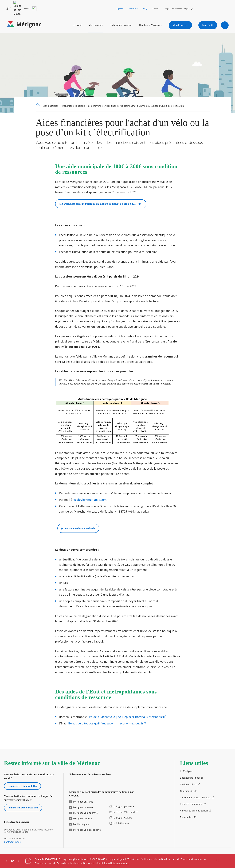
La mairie (77, 25)
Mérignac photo (188, 784)
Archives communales (192, 804)
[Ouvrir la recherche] (225, 25)
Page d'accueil (37, 105)
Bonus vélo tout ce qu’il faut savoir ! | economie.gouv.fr (105, 723)
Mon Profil (207, 25)
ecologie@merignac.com (90, 500)
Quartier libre (187, 790)
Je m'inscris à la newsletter (22, 786)
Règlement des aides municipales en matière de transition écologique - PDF (101, 203)
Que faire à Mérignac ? (150, 25)
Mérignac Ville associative (87, 829)
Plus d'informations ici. (116, 863)
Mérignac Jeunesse (83, 807)
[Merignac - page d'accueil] (24, 25)
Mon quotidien (95, 25)
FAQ (145, 8)
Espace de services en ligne (177, 8)
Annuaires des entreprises (194, 810)
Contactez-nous (12, 842)
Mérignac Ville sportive (85, 812)
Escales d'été (187, 817)
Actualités (133, 8)
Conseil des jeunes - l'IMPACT (196, 797)
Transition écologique (73, 105)
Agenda (119, 8)
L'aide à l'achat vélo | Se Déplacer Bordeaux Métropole (126, 717)
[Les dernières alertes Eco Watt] (34, 8)
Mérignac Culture (82, 818)
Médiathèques (81, 824)
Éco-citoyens (94, 105)
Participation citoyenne (121, 25)
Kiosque (156, 8)
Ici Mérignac (186, 771)
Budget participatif (190, 777)
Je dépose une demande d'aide (78, 528)
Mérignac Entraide (83, 801)
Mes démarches (180, 25)
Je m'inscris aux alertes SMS (23, 807)
